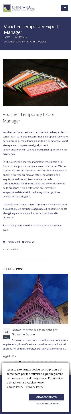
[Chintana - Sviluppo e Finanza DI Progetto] (19, 8)
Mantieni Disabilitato (47, 403)
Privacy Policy (34, 387)
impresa (29, 241)
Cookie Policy (15, 387)
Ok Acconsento (46, 397)
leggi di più (9, 356)
